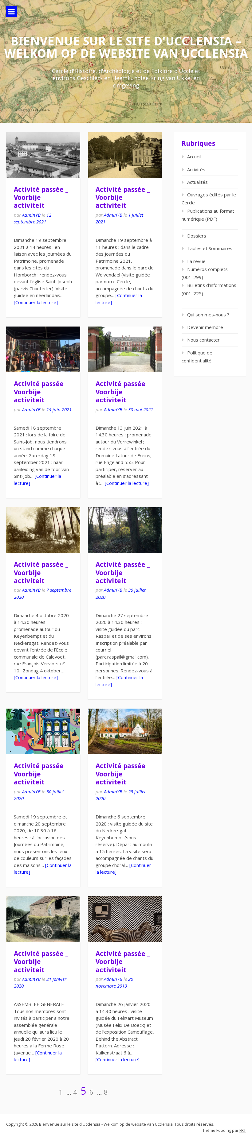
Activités (196, 169)
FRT (242, 1130)
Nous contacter (203, 340)
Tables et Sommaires (209, 248)
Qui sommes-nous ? (208, 314)
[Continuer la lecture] (36, 302)
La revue (196, 261)
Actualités (197, 182)
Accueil (194, 156)
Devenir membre (205, 327)
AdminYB (31, 215)
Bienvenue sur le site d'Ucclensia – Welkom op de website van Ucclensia (126, 47)
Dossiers (196, 236)
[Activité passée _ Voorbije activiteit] (43, 155)
